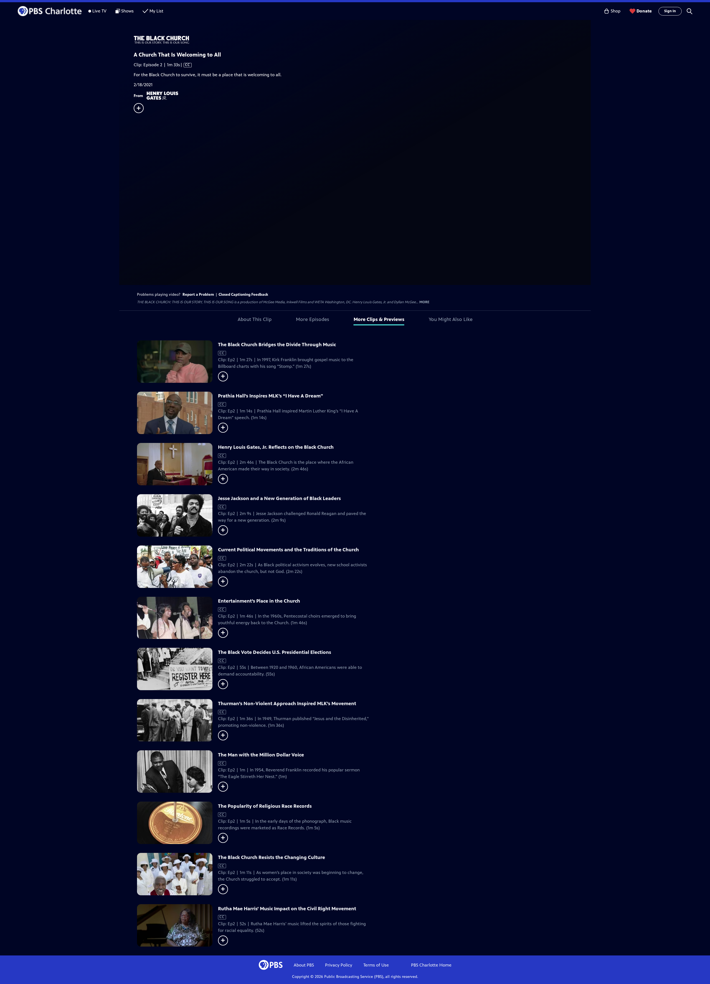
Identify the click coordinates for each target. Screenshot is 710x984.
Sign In (670, 11)
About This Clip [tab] (255, 319)
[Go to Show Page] (362, 40)
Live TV (99, 11)
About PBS (304, 965)
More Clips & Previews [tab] (379, 319)
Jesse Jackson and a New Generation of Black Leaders (279, 498)
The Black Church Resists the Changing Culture (271, 857)
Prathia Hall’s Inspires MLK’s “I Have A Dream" (270, 396)
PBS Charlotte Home (431, 965)
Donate (644, 11)
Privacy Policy (338, 965)
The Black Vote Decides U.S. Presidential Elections (274, 652)
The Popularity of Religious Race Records (265, 806)
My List (156, 11)
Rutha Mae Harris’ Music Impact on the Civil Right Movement (287, 909)
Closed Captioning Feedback (243, 294)
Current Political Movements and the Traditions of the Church (288, 550)
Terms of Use (376, 965)
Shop (615, 11)
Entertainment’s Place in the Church (259, 601)
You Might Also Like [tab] (451, 319)
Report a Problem (198, 294)
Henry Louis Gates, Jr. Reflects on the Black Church (276, 447)
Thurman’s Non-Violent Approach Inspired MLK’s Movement (287, 703)
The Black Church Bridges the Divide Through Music (277, 344)
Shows (127, 11)
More (424, 302)
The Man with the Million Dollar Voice (261, 755)
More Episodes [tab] (312, 319)
